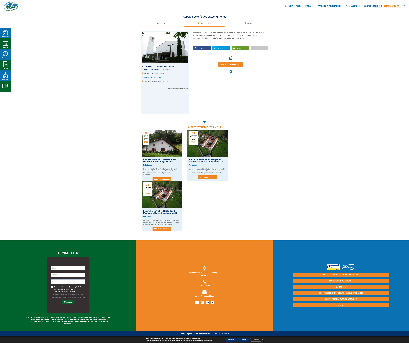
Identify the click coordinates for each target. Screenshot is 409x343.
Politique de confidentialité (203, 334)
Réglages (256, 340)
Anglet (249, 23)
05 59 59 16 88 (204, 286)
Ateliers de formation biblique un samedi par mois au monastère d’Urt (207, 160)
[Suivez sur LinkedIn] (212, 302)
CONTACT (367, 6)
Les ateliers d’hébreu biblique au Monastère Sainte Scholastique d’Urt (161, 212)
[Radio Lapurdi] (334, 269)
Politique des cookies (221, 334)
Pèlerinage (147, 165)
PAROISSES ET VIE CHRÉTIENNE (329, 6)
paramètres (208, 341)
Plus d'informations (162, 179)
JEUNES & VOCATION (352, 6)
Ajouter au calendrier (231, 64)
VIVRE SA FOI (309, 6)
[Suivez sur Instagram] (202, 302)
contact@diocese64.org (204, 296)
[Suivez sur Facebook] (197, 302)
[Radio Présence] (348, 269)
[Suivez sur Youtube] (207, 302)
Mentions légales (186, 334)
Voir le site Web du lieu (152, 77)
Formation (193, 165)
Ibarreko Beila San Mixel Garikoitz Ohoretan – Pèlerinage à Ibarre (159, 160)
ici (105, 319)
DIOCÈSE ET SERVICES (293, 6)
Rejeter (243, 340)
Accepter (231, 340)
